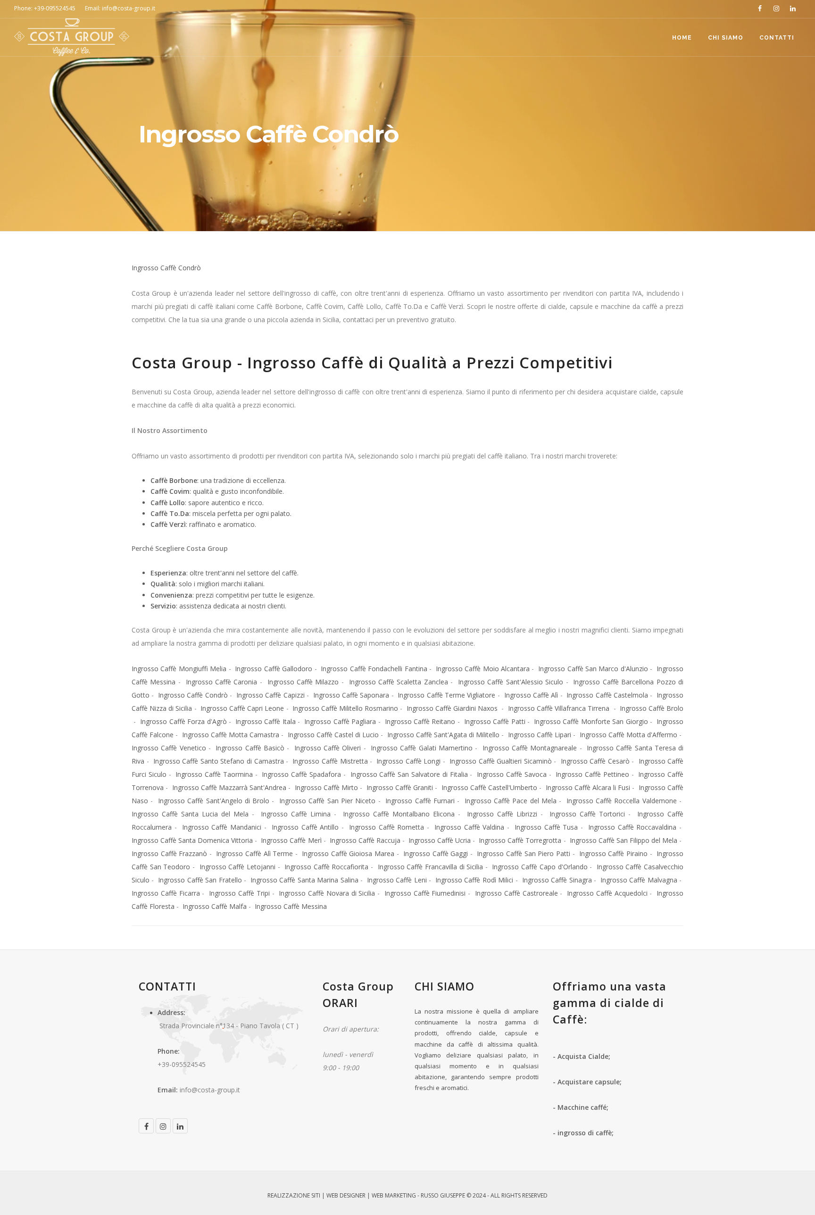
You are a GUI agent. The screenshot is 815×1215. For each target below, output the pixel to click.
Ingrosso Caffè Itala (265, 721)
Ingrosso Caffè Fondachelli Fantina (374, 668)
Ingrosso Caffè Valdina (469, 827)
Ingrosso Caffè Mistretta (329, 761)
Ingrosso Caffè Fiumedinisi (425, 893)
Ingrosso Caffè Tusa (546, 827)
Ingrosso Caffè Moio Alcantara (483, 668)
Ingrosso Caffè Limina (296, 813)
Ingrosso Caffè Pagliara (340, 721)
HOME (682, 37)
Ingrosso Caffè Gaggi (435, 853)
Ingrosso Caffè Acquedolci (607, 893)
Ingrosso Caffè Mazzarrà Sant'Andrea (229, 787)
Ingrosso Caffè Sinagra (557, 879)
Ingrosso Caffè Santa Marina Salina (304, 879)
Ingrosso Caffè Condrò (166, 267)
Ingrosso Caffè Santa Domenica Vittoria (192, 840)
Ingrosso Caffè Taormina (214, 774)
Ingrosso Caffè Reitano (420, 721)
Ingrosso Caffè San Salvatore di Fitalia (409, 774)
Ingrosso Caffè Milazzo (303, 681)
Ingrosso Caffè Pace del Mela (511, 800)
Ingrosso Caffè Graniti (399, 787)
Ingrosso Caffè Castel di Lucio (333, 734)
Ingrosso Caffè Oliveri (327, 747)
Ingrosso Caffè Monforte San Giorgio (591, 721)
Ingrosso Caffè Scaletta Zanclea (398, 681)
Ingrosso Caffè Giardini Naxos (453, 708)
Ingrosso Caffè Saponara (351, 695)
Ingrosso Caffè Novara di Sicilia (327, 893)
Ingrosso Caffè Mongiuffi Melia (179, 668)
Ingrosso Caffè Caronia (222, 681)
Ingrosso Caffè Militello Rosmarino (345, 708)
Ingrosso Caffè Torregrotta (520, 840)
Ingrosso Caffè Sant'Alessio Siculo (510, 681)
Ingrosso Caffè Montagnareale (529, 747)
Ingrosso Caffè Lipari (539, 734)
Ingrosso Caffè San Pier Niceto (327, 800)
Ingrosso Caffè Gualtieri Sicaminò (500, 761)
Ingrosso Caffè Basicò (250, 747)
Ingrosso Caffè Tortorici (587, 813)
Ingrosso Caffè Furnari (420, 800)
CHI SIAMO (725, 37)
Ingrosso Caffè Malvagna (638, 879)
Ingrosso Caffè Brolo (651, 708)
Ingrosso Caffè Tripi (239, 893)
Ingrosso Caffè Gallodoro (273, 668)
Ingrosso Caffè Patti (494, 721)
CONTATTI (776, 37)
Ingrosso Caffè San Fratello (199, 879)
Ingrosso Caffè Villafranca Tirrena (560, 708)
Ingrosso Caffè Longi (408, 761)
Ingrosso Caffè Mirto (326, 787)
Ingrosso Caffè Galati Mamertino (422, 747)
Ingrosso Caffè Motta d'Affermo (628, 734)
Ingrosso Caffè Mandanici (221, 827)
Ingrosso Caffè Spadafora (301, 774)
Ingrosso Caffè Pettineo (592, 774)
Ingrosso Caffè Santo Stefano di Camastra (218, 761)
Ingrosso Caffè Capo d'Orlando (539, 866)
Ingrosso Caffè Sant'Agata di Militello (443, 734)
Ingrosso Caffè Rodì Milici (474, 879)
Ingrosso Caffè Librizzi (502, 813)
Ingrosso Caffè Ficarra (166, 893)
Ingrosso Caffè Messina (290, 906)
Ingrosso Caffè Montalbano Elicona (399, 813)
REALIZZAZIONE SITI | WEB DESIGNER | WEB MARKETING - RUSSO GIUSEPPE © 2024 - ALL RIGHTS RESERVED (407, 1195)
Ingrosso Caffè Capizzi (270, 695)
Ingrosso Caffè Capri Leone (242, 708)
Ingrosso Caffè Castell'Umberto (489, 787)
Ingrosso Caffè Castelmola (607, 695)
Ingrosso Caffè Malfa (215, 906)
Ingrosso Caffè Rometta (386, 827)
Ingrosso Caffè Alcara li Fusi (588, 787)
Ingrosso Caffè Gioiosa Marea (347, 853)
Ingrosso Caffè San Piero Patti (523, 853)
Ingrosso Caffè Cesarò (595, 761)
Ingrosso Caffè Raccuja (365, 840)
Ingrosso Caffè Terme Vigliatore (446, 695)
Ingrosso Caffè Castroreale (516, 893)
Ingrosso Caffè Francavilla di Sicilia (430, 866)
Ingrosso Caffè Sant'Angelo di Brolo (213, 800)
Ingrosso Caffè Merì (291, 840)
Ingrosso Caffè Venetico (169, 747)
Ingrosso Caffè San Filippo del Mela (623, 840)
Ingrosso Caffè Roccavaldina (632, 827)
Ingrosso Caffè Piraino (613, 853)
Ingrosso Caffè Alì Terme (254, 853)
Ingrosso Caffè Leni (397, 879)
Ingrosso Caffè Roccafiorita (326, 866)
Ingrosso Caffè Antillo (305, 827)
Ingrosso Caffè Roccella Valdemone (621, 800)
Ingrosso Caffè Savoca (512, 774)
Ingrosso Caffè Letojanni (237, 866)
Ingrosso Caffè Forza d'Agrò (183, 721)
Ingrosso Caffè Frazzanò (169, 853)
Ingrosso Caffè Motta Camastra (230, 734)
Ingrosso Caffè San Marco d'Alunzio (593, 668)
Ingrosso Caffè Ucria (439, 840)
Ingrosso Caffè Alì (531, 695)
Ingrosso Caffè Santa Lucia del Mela (190, 813)
